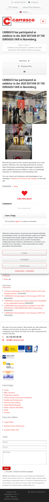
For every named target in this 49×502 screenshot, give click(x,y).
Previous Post (26, 66)
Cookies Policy (20, 271)
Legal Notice (30, 271)
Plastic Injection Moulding (13, 407)
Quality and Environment (13, 400)
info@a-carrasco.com (15, 340)
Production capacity (11, 395)
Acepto (24, 253)
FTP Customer (13, 7)
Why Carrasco (9, 393)
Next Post (23, 61)
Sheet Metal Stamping (12, 405)
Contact (7, 412)
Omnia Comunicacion (37, 492)
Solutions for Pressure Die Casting (24, 178)
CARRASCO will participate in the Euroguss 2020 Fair (25, 313)
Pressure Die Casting (12, 402)
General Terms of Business (31, 7)
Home (6, 390)
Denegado (25, 259)
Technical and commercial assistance (18, 398)
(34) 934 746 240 (19, 2)
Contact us (34, 2)
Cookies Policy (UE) (11, 430)
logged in (18, 221)
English (25, 12)
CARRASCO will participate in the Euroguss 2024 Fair (25, 296)
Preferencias (24, 266)
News (16, 186)
